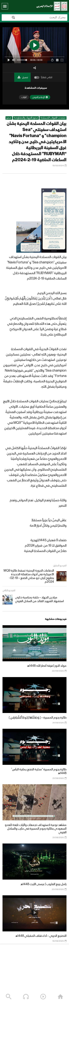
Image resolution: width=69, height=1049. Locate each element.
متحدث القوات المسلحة (53, 118)
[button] (5, 6)
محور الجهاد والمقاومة (26, 118)
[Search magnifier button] (13, 17)
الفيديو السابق (59, 566)
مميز (8, 118)
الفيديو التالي (9, 590)
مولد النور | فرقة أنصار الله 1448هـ (46, 665)
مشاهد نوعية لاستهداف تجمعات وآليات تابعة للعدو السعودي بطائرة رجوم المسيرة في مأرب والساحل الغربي (35, 829)
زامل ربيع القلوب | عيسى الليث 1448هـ (43, 884)
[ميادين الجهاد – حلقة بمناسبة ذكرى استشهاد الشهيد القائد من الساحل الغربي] (8, 599)
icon (34, 642)
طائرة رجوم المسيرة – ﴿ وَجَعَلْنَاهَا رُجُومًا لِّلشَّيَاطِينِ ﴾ (37, 717)
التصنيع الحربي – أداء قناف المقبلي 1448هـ (40, 935)
